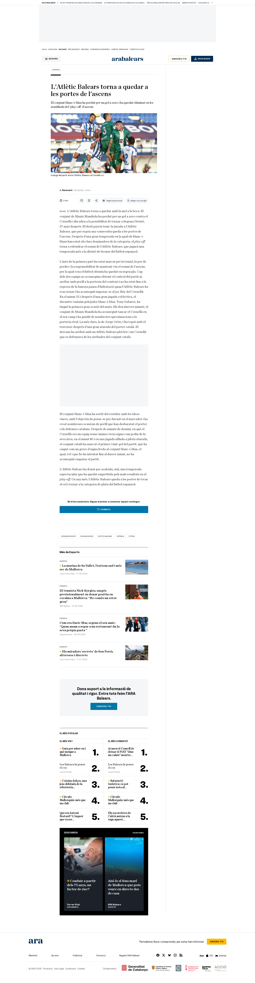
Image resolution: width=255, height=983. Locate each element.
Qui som (55, 955)
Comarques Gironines (100, 49)
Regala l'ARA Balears (129, 955)
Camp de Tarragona (119, 49)
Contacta (101, 955)
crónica (120, 536)
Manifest (33, 955)
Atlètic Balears (105, 536)
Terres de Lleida (137, 49)
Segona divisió (86, 536)
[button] (212, 3)
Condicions (70, 968)
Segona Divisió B (68, 536)
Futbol (132, 536)
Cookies (81, 968)
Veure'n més (138, 833)
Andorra (85, 49)
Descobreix (71, 832)
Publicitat (77, 955)
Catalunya (52, 49)
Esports (56, 70)
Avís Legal (59, 968)
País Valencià (74, 49)
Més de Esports (70, 552)
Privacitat (48, 968)
